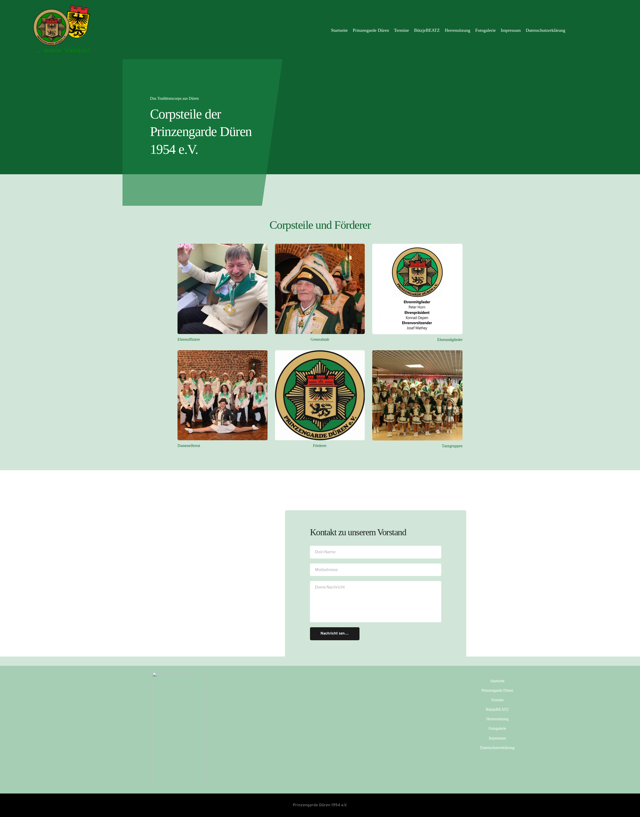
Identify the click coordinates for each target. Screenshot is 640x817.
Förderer (319, 446)
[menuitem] (339, 30)
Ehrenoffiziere (189, 339)
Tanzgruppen (452, 446)
